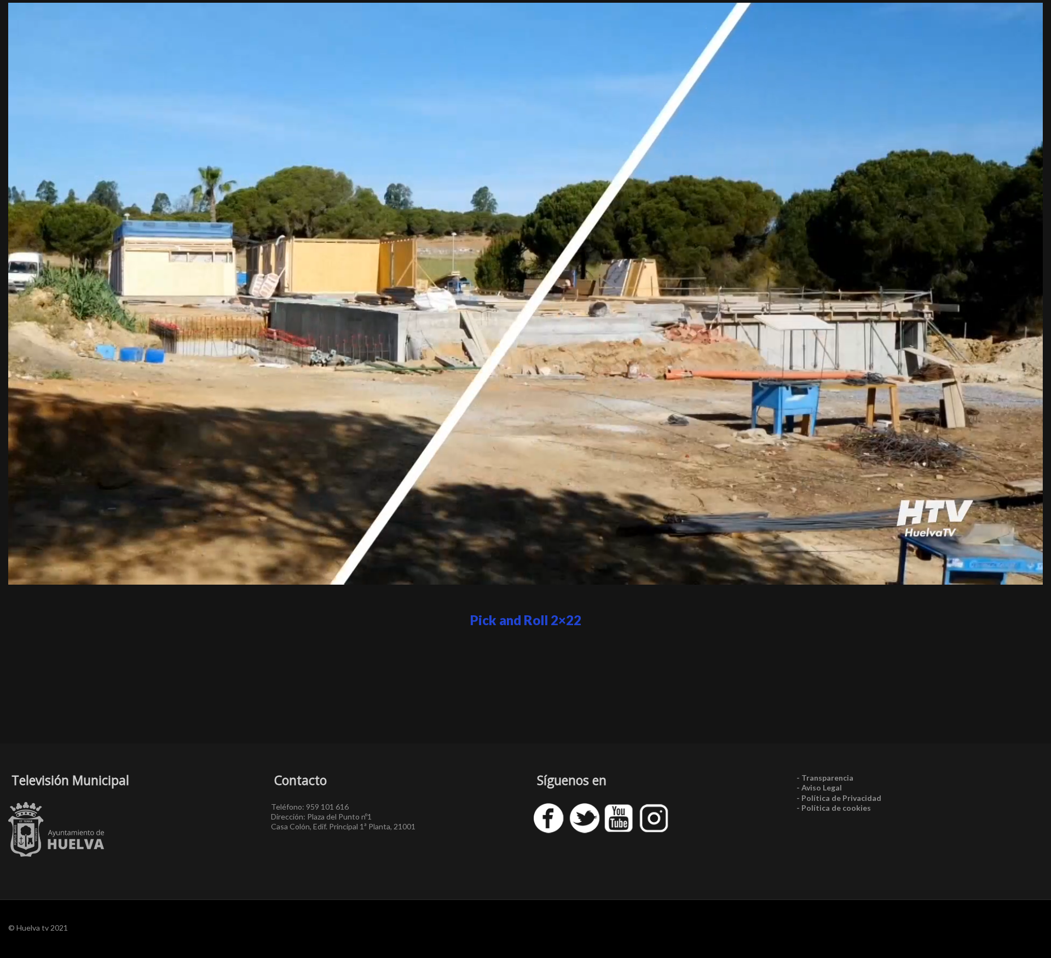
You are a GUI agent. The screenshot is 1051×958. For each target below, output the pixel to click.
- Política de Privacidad (838, 798)
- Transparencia (824, 777)
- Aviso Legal (819, 787)
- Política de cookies (833, 807)
